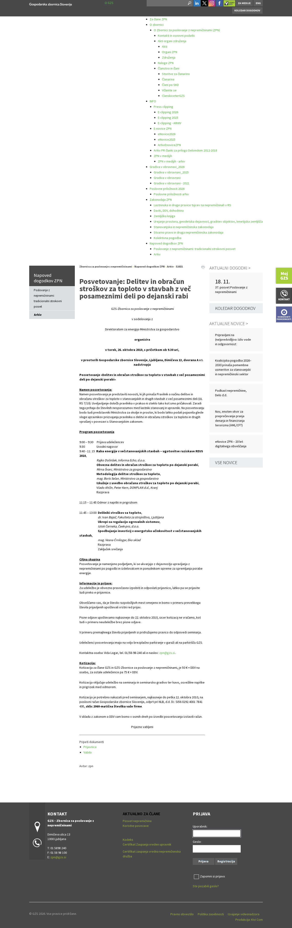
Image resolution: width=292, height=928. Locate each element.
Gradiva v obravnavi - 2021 (171, 183)
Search (189, 3)
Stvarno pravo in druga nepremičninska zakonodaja (188, 232)
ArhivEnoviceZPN (169, 145)
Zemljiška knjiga (164, 216)
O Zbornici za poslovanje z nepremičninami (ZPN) (187, 30)
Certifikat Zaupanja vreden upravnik (147, 844)
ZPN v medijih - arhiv (171, 161)
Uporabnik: (200, 826)
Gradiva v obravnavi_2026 (167, 167)
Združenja (168, 57)
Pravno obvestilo (182, 914)
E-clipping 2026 (168, 112)
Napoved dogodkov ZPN (166, 243)
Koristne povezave (136, 826)
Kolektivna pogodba (167, 238)
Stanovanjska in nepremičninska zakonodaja (184, 227)
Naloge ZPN (166, 63)
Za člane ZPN (158, 19)
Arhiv (157, 254)
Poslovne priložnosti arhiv (171, 194)
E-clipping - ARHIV (169, 123)
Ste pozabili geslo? (206, 886)
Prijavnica (89, 747)
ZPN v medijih (163, 156)
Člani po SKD (170, 85)
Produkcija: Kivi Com (249, 920)
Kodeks (128, 840)
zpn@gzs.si (167, 653)
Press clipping (163, 107)
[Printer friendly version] (203, 267)
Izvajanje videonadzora (243, 914)
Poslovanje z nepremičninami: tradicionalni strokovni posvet (194, 249)
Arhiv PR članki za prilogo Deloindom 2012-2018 (185, 150)
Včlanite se (169, 90)
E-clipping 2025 (168, 118)
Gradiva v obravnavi (167, 178)
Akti (164, 46)
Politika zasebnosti (211, 914)
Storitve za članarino (176, 74)
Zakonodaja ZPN (161, 200)
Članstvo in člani (168, 68)
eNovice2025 (166, 139)
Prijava (203, 861)
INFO (153, 101)
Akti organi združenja (172, 41)
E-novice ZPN (163, 128)
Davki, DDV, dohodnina (169, 210)
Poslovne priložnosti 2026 (167, 189)
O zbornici (157, 25)
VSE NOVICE (226, 462)
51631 (179, 266)
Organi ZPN (169, 52)
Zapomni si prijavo (212, 876)
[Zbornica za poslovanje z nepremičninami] (50, 4)
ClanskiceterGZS (173, 96)
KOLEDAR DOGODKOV (235, 308)
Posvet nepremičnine (137, 821)
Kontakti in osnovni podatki (176, 35)
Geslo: (197, 842)
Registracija (226, 861)
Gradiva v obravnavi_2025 (171, 172)
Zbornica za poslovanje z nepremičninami (105, 266)
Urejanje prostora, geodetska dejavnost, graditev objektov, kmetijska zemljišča (208, 221)
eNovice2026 (166, 134)
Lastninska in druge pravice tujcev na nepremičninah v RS (192, 205)
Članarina (168, 79)
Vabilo (87, 752)
